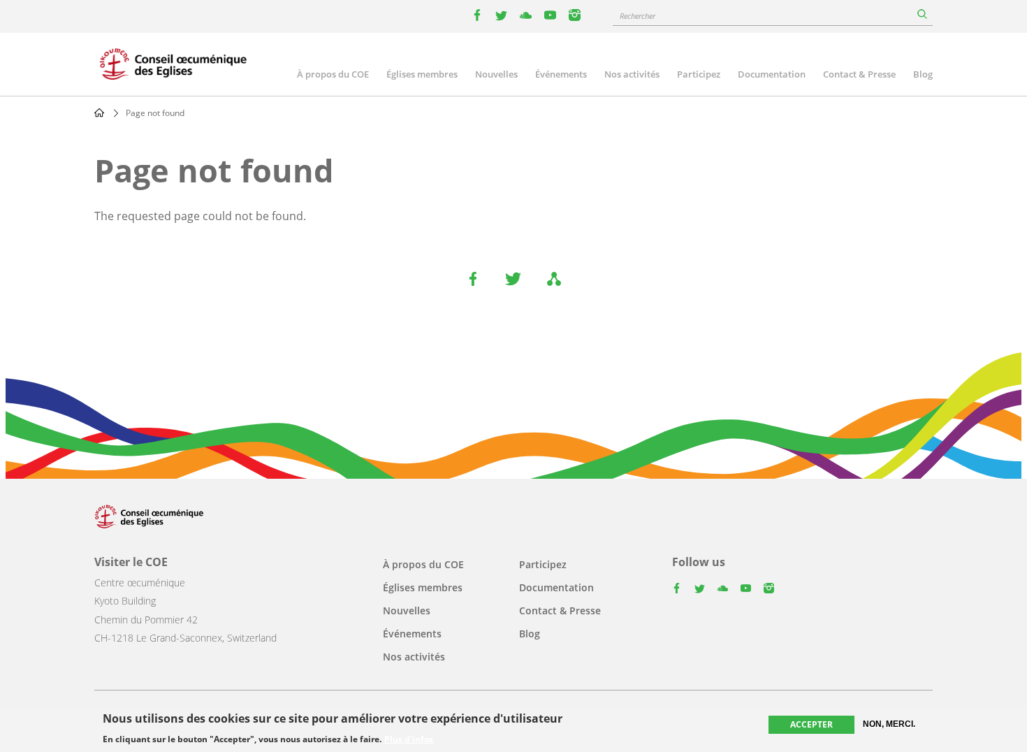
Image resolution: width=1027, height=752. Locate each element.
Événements (561, 74)
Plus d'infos (408, 739)
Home (99, 112)
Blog (923, 74)
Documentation (772, 74)
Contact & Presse (859, 74)
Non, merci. (889, 724)
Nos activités (632, 74)
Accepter (811, 724)
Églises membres (422, 74)
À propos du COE (333, 74)
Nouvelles (496, 74)
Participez (698, 74)
